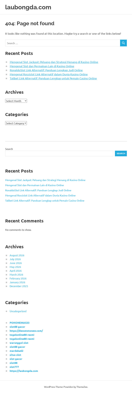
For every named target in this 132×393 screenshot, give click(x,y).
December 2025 (19, 286)
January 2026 (17, 282)
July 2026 (15, 259)
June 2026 (16, 262)
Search (9, 148)
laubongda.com (28, 7)
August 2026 (17, 255)
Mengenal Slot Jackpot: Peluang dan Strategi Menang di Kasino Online (54, 62)
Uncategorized (18, 311)
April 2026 (16, 270)
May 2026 (15, 266)
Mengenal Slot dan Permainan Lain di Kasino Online (42, 66)
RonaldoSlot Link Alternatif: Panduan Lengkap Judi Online (46, 70)
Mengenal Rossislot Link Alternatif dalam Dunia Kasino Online (49, 74)
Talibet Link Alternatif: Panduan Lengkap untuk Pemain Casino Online (53, 78)
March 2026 (16, 274)
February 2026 (18, 278)
